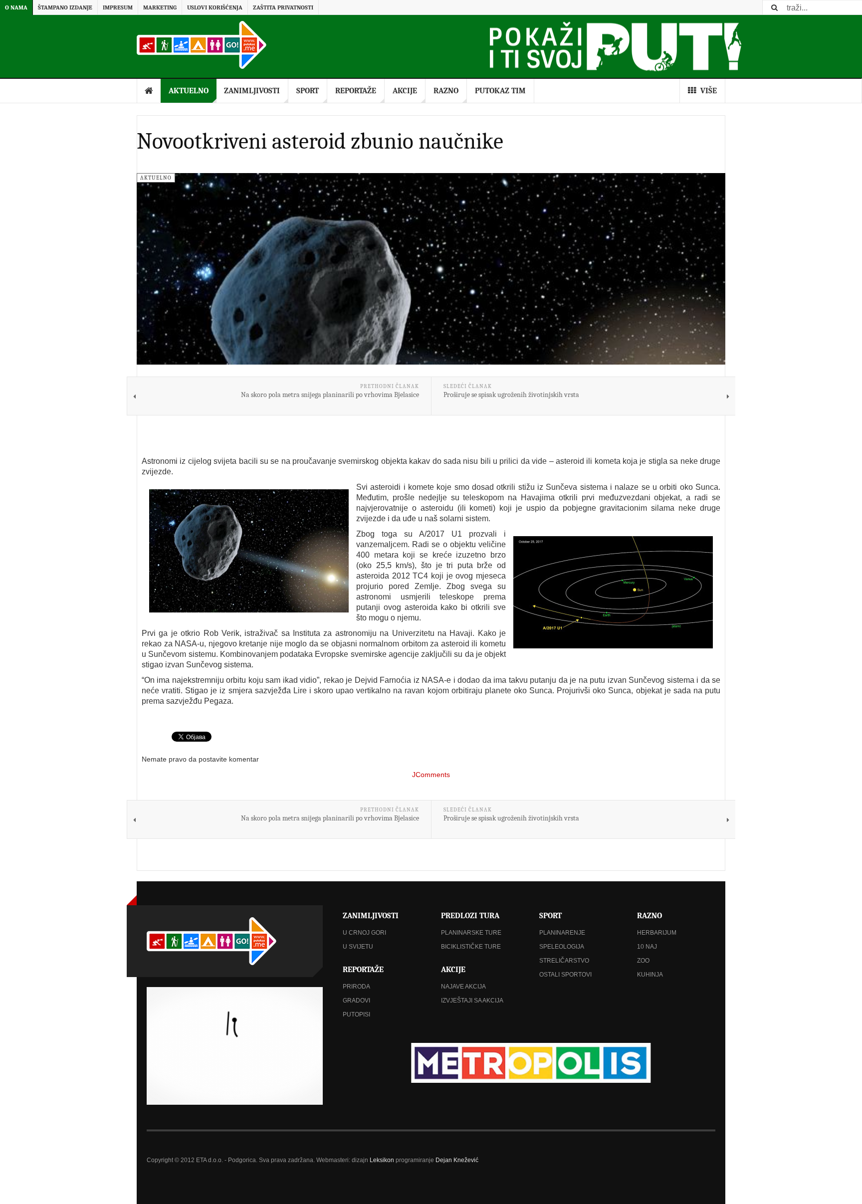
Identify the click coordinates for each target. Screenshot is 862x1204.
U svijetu (358, 946)
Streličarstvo (564, 960)
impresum (118, 7)
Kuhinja (650, 974)
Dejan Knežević (456, 1160)
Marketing (160, 7)
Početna (149, 91)
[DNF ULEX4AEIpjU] (613, 592)
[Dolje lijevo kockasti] (235, 1046)
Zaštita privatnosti (283, 7)
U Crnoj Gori (364, 932)
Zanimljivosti (252, 90)
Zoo (643, 960)
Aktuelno (189, 90)
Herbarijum (656, 932)
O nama (16, 7)
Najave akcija (463, 986)
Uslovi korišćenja (214, 7)
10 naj (647, 946)
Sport (307, 90)
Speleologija (561, 946)
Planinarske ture (471, 932)
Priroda (356, 986)
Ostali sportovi (565, 974)
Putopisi (356, 1014)
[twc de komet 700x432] (249, 551)
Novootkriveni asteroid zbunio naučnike (320, 141)
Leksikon (382, 1160)
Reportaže (355, 90)
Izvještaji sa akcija (472, 1000)
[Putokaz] (201, 45)
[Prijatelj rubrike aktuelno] (529, 1062)
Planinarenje (562, 932)
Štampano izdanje (65, 7)
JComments (431, 775)
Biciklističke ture (471, 946)
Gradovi (356, 1000)
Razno (445, 90)
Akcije (405, 90)
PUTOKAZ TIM (500, 90)
